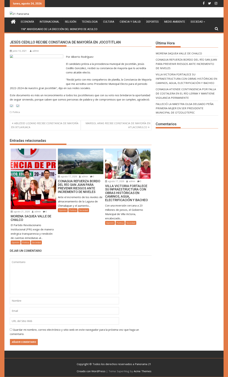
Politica (16, 112)
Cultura (108, 21)
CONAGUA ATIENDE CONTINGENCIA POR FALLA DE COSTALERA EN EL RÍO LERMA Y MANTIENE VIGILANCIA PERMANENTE (186, 93)
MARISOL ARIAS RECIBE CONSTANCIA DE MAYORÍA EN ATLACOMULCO (118, 125)
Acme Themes (142, 371)
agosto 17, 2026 (68, 176)
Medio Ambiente (174, 21)
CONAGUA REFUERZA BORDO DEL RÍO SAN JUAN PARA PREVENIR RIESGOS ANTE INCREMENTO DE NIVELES (186, 64)
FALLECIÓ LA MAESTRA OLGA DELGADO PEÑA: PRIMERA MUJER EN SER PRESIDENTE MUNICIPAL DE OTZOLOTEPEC (185, 108)
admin (35, 50)
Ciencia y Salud (130, 21)
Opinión (15, 242)
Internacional (49, 21)
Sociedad (197, 21)
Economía (27, 21)
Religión (70, 21)
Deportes (152, 21)
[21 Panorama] (13, 21)
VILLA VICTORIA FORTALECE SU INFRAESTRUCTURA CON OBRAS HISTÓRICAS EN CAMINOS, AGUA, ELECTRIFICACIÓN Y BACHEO (186, 79)
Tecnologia (90, 21)
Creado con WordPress (91, 371)
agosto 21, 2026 (21, 211)
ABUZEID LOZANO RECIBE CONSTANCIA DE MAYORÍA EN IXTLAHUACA (44, 125)
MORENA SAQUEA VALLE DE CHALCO (179, 53)
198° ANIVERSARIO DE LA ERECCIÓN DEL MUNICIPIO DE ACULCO (59, 29)
